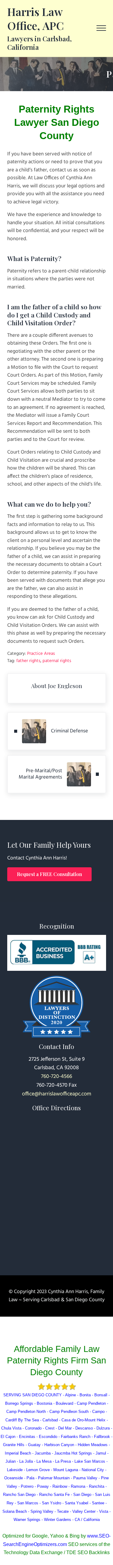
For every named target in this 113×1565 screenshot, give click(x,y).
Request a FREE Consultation (49, 874)
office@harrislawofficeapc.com (56, 1094)
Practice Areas (41, 653)
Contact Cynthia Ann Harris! (37, 858)
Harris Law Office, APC (35, 18)
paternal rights (56, 661)
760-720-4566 (56, 1076)
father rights (28, 661)
